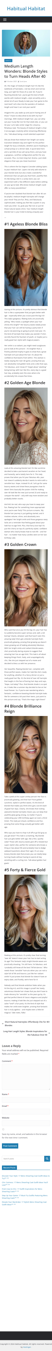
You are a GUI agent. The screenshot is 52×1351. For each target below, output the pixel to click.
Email (5, 1106)
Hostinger (27, 1347)
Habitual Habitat (26, 8)
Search (47, 1158)
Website (5, 1117)
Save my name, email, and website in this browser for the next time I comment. (24, 1136)
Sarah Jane (23, 81)
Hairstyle (8, 60)
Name (5, 1094)
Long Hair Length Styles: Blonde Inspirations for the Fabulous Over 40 (25, 1033)
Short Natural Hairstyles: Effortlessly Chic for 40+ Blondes (27, 1024)
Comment (7, 1061)
